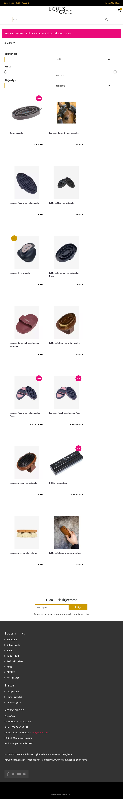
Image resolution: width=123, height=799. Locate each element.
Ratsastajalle (13, 644)
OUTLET (10, 672)
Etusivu (8, 33)
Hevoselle (11, 639)
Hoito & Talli (13, 655)
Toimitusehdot (14, 696)
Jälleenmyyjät (13, 702)
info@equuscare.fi (41, 732)
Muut (9, 666)
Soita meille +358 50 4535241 (16, 3)
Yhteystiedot (13, 691)
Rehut (9, 650)
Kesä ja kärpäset (14, 661)
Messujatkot (12, 677)
